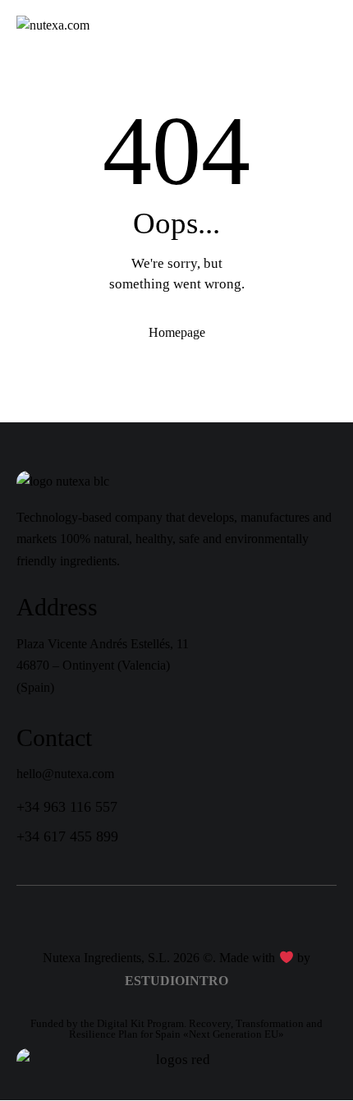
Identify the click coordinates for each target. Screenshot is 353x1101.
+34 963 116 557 (66, 807)
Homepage (177, 332)
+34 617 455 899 (67, 836)
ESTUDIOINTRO (176, 981)
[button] (332, 25)
